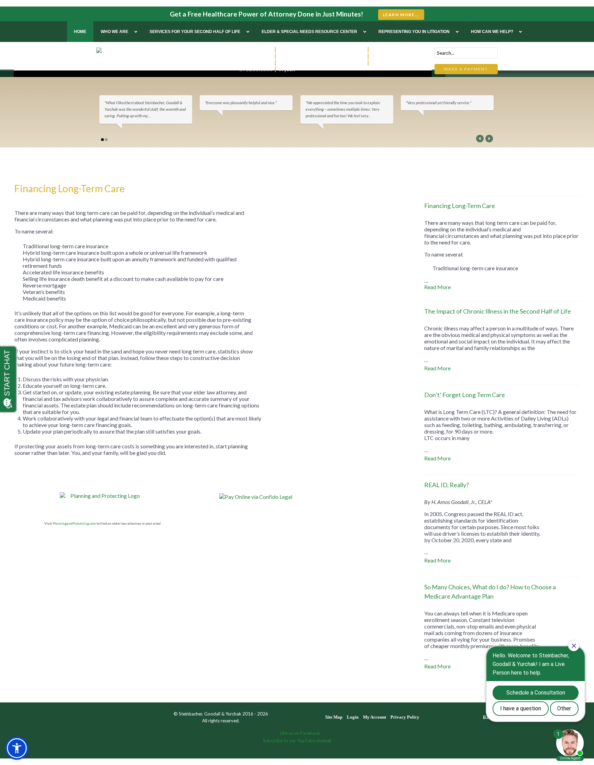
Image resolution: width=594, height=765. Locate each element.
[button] (17, 748)
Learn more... (401, 14)
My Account (374, 717)
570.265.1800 (255, 69)
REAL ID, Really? (446, 485)
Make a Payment (466, 69)
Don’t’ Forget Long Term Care (464, 394)
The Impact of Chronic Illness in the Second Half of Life (497, 311)
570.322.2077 (255, 49)
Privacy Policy (404, 717)
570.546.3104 (348, 62)
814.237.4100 (255, 56)
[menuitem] (80, 31)
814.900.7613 (348, 49)
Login (353, 717)
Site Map (333, 717)
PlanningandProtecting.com (74, 523)
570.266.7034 (348, 56)
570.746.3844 (255, 62)
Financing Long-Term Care (459, 205)
